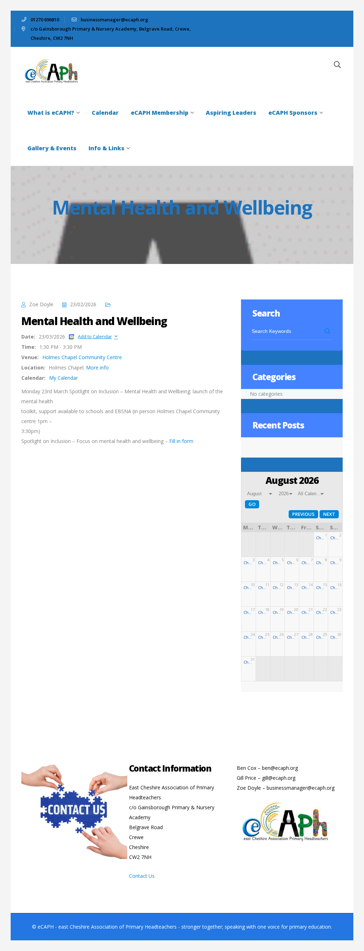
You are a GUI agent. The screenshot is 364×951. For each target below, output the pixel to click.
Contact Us (142, 875)
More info (97, 367)
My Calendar (63, 377)
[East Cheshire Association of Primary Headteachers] (54, 70)
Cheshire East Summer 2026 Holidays (321, 537)
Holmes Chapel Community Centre (82, 357)
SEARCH (328, 331)
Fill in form (181, 441)
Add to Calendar (95, 337)
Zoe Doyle (41, 304)
